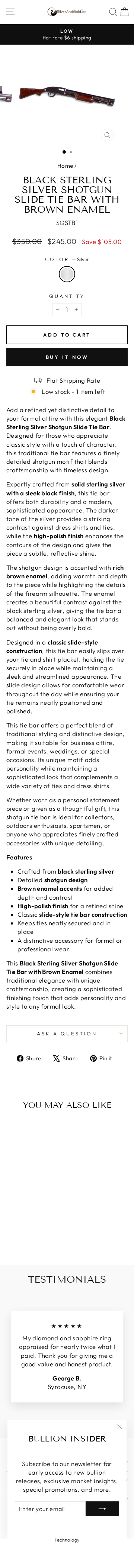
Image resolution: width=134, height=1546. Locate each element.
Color (67, 259)
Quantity (67, 296)
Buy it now (67, 357)
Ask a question (67, 1033)
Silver (67, 274)
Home (65, 165)
